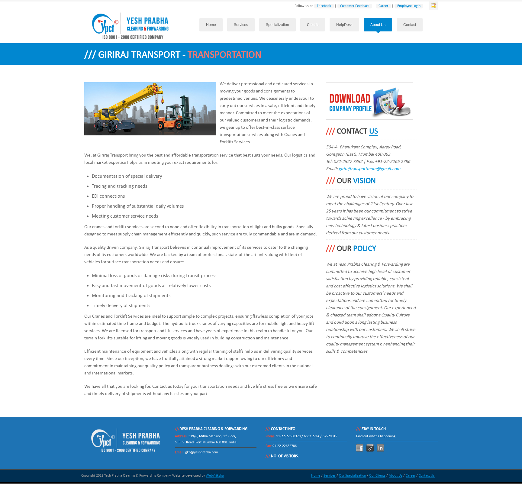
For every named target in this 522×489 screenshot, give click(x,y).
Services (241, 25)
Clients (312, 25)
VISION (364, 180)
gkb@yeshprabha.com (201, 452)
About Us (377, 25)
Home (211, 25)
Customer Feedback (354, 6)
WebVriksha (215, 476)
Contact (409, 25)
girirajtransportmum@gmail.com (369, 168)
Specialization (277, 25)
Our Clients (377, 476)
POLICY (364, 248)
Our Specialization (352, 476)
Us (373, 131)
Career (383, 6)
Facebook (324, 6)
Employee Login (408, 6)
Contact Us (427, 476)
